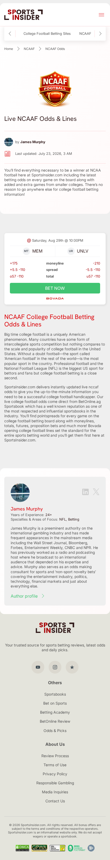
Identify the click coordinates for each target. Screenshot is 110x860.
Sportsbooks (55, 694)
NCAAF (29, 49)
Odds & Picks (55, 730)
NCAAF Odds (90, 33)
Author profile (24, 596)
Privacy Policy (55, 774)
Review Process (55, 755)
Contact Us (55, 801)
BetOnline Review (55, 721)
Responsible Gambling (55, 783)
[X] (96, 492)
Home (8, 49)
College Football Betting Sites (47, 33)
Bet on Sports (55, 703)
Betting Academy (55, 712)
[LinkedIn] (85, 492)
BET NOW (55, 288)
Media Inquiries (55, 792)
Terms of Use (55, 765)
